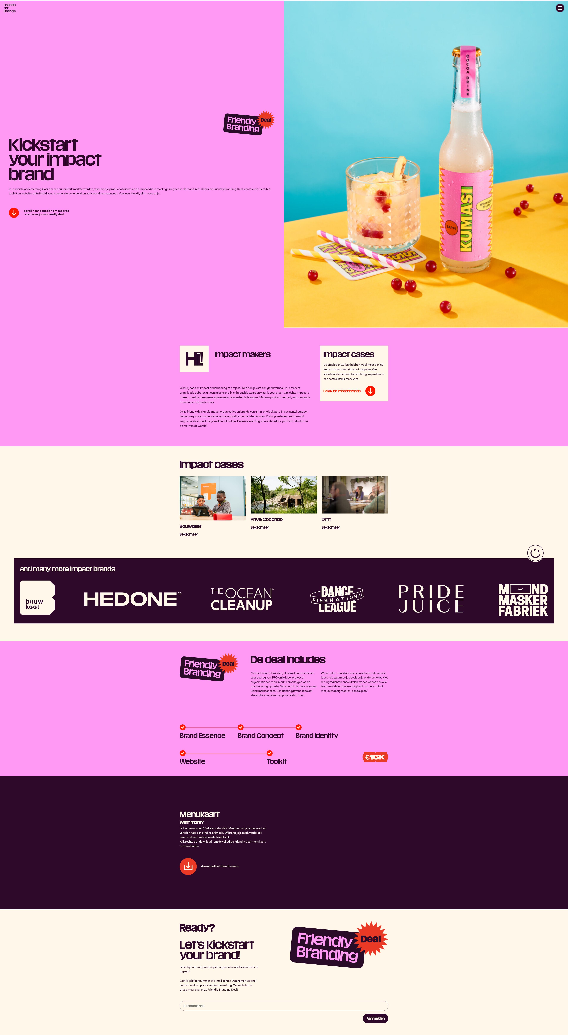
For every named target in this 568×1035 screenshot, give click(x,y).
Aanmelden (376, 1018)
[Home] (10, 8)
